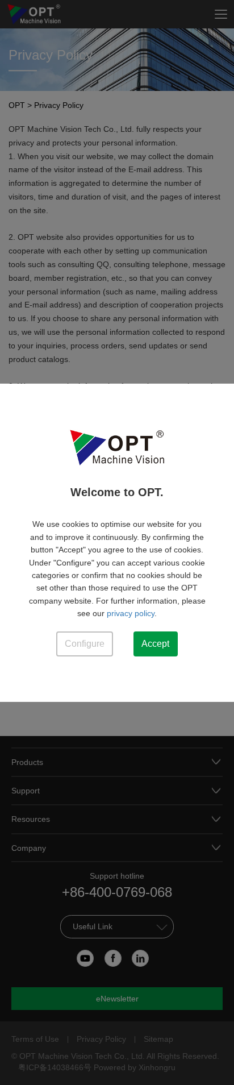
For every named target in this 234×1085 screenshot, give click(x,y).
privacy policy (130, 613)
